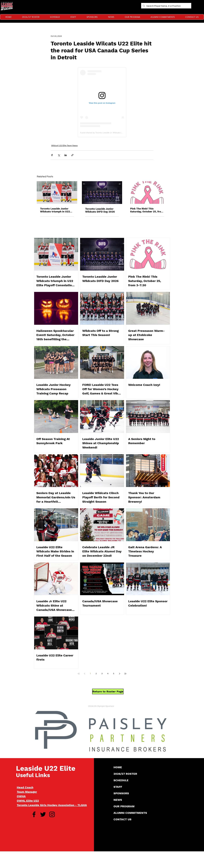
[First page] (78, 673)
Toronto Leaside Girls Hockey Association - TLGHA (52, 805)
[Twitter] (43, 814)
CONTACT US (122, 819)
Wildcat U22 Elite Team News (64, 146)
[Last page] (125, 673)
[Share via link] (72, 155)
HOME (118, 767)
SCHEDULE (121, 780)
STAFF (118, 786)
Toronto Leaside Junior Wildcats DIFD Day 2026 (100, 210)
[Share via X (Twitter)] (58, 155)
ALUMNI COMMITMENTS (130, 812)
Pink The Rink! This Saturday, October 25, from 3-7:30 (146, 210)
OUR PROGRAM (124, 806)
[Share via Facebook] (52, 155)
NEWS (118, 799)
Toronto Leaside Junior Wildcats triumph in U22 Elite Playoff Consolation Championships (55, 210)
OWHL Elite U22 (28, 800)
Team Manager (27, 791)
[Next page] (119, 673)
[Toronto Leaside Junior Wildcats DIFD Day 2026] (102, 192)
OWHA (21, 796)
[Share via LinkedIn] (65, 155)
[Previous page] (84, 673)
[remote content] (102, 102)
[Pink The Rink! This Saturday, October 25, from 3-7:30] (147, 192)
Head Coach (25, 787)
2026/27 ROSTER (125, 773)
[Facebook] (34, 814)
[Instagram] (52, 814)
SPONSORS (121, 793)
